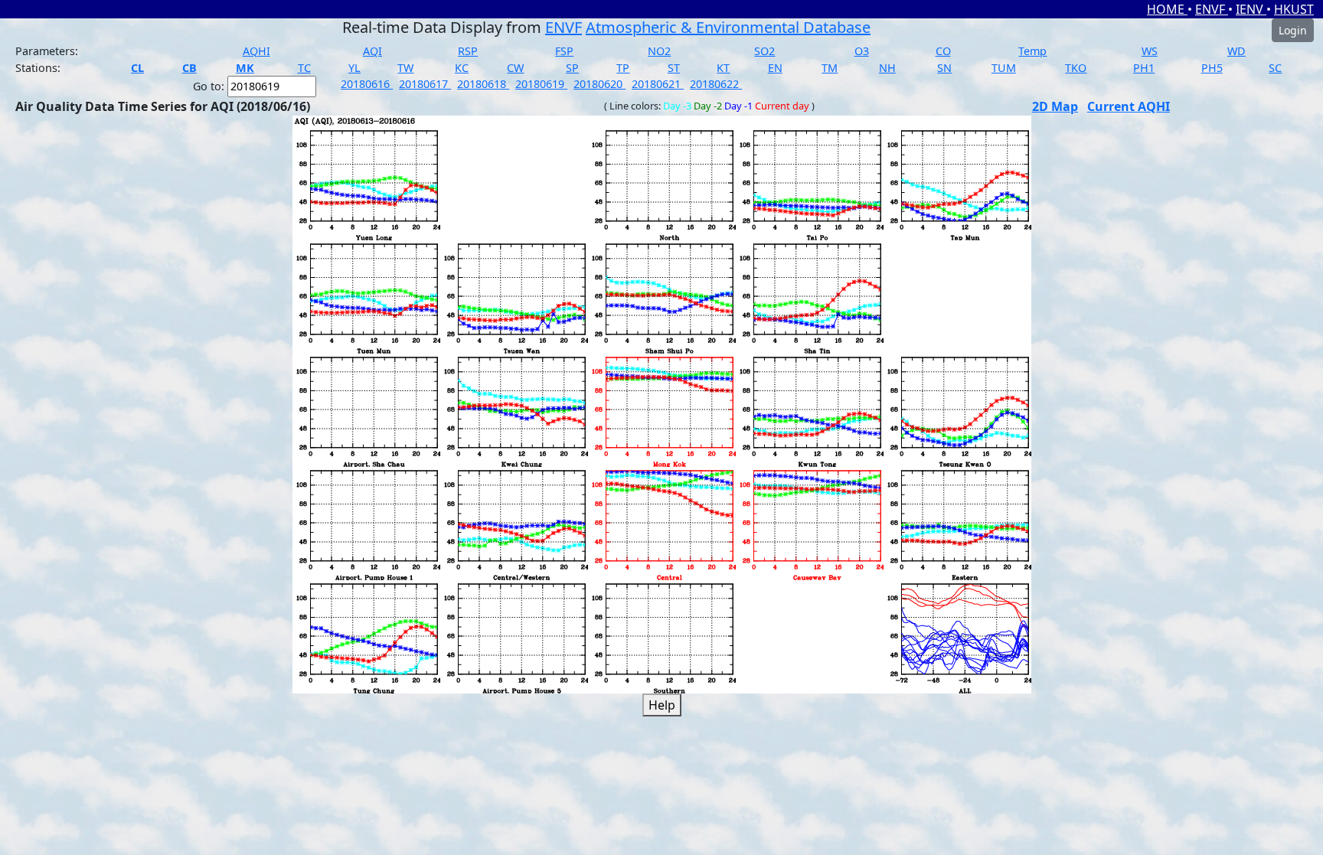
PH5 (1212, 67)
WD (1236, 51)
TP (622, 67)
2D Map (1055, 106)
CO (943, 51)
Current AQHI (1128, 106)
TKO (1075, 67)
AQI (372, 51)
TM (830, 67)
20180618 (483, 84)
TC (304, 67)
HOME (1167, 9)
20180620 (599, 84)
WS (1150, 51)
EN (775, 67)
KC (462, 67)
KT (723, 67)
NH (887, 67)
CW (515, 67)
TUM (1003, 67)
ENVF (1211, 9)
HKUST (1294, 9)
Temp (1032, 51)
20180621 (658, 84)
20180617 (425, 84)
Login (1293, 30)
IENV (1251, 9)
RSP (468, 51)
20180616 (367, 84)
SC (1275, 67)
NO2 (659, 51)
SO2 (764, 51)
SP (572, 67)
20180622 (716, 84)
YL (354, 67)
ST (674, 67)
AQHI (256, 51)
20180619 (541, 84)
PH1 (1144, 67)
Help (661, 705)
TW (405, 67)
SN (944, 67)
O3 (861, 51)
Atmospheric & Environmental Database (728, 27)
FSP (564, 51)
